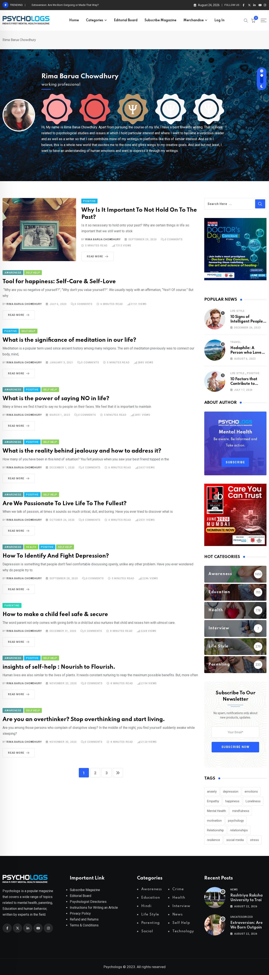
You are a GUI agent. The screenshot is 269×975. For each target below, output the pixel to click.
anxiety (212, 791)
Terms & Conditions (84, 925)
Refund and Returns (84, 919)
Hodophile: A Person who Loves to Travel (246, 352)
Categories (94, 20)
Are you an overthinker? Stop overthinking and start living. (84, 719)
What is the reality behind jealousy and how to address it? (82, 451)
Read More (95, 256)
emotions (251, 791)
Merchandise (193, 20)
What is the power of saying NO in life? (56, 398)
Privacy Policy (80, 913)
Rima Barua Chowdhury (80, 76)
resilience (213, 840)
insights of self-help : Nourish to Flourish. (59, 667)
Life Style (237, 311)
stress (254, 840)
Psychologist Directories (88, 902)
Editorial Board (125, 20)
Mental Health (216, 811)
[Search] (246, 20)
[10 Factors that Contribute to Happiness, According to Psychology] (214, 381)
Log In (219, 20)
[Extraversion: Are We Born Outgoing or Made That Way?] (214, 924)
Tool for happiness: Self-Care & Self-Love (59, 281)
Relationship (215, 830)
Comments (174, 239)
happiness (232, 801)
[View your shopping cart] (253, 20)
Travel (235, 342)
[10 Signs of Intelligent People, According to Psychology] (214, 318)
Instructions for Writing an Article (94, 908)
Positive (253, 373)
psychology (236, 820)
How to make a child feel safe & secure (55, 614)
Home (74, 20)
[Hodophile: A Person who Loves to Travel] (214, 350)
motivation (214, 820)
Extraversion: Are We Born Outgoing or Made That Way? (65, 5)
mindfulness (240, 811)
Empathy (213, 801)
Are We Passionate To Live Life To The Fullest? (65, 503)
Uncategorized (241, 916)
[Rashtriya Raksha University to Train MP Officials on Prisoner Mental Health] (214, 897)
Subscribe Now (235, 747)
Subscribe (235, 462)
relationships (239, 830)
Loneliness (253, 801)
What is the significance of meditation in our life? (69, 340)
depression (230, 791)
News (234, 889)
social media (235, 840)
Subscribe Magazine (160, 20)
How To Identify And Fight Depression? (56, 556)
